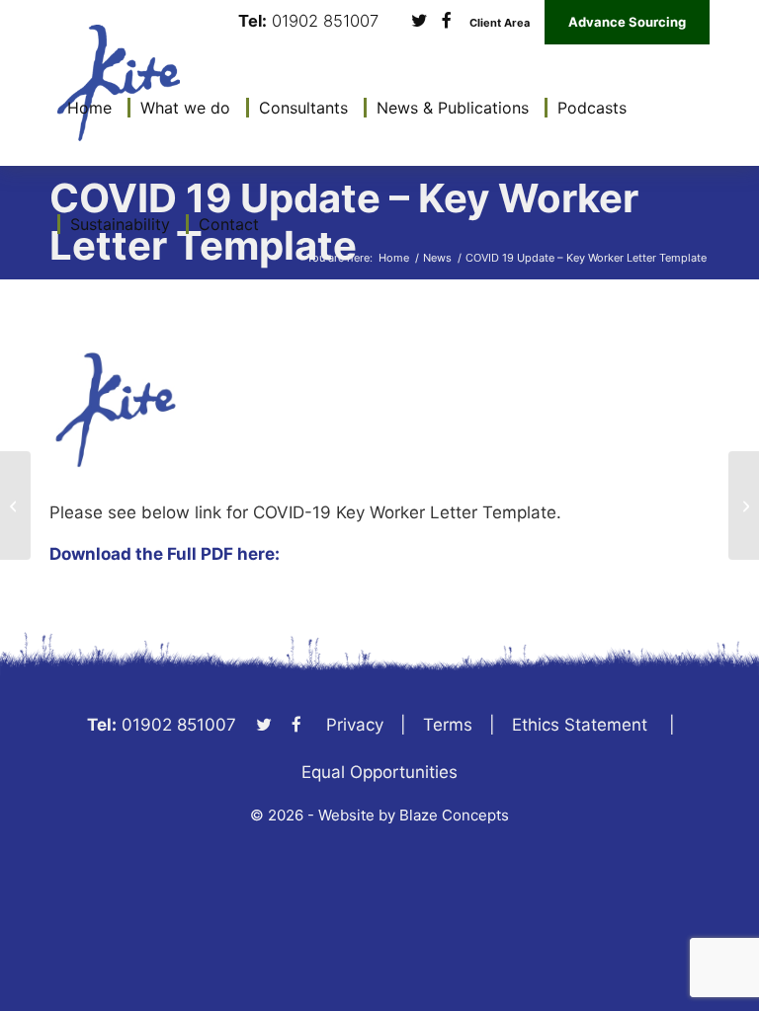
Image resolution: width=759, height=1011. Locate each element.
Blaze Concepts (454, 815)
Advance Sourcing (627, 22)
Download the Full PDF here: (164, 554)
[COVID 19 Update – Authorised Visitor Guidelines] (15, 505)
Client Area (499, 23)
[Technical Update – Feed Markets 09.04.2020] (743, 505)
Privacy (354, 725)
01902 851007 (325, 21)
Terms (447, 725)
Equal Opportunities (379, 772)
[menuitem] (84, 107)
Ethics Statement (579, 725)
